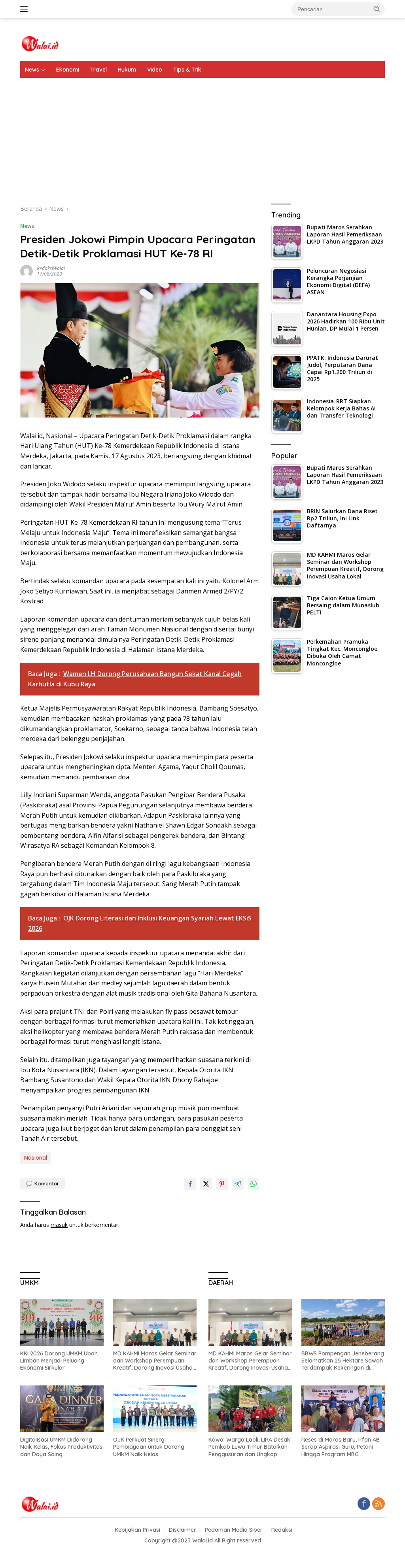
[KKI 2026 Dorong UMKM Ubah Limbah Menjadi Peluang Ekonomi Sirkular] (62, 1322)
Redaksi (281, 1529)
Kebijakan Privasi (137, 1529)
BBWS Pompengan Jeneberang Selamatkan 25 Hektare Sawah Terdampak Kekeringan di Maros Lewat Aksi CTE (342, 1361)
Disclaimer (182, 1529)
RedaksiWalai (51, 268)
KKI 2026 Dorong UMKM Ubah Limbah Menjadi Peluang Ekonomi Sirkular (59, 1360)
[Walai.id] (40, 43)
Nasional (35, 1157)
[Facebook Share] (190, 1184)
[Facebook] (364, 1504)
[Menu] (25, 9)
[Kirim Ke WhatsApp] (253, 1184)
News (32, 69)
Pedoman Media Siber (234, 1529)
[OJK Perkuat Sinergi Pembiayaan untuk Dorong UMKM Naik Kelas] (155, 1408)
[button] (377, 8)
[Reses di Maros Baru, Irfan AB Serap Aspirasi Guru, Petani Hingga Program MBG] (343, 1408)
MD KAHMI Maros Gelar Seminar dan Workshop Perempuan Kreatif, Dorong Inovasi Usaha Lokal (155, 1361)
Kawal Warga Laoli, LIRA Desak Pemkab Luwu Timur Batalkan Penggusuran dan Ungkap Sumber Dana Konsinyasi (249, 1447)
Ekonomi (67, 69)
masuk (59, 1224)
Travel (98, 69)
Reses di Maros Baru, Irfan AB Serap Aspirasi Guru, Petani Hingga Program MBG (340, 1446)
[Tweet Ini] (206, 1184)
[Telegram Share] (238, 1184)
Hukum (127, 69)
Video (154, 69)
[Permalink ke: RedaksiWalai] (26, 270)
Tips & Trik (187, 69)
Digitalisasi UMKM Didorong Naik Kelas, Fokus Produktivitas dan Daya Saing (61, 1446)
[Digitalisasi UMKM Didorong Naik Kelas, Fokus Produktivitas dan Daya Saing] (62, 1408)
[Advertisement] (202, 137)
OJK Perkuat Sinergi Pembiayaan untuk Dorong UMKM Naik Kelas (148, 1446)
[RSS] (378, 1504)
